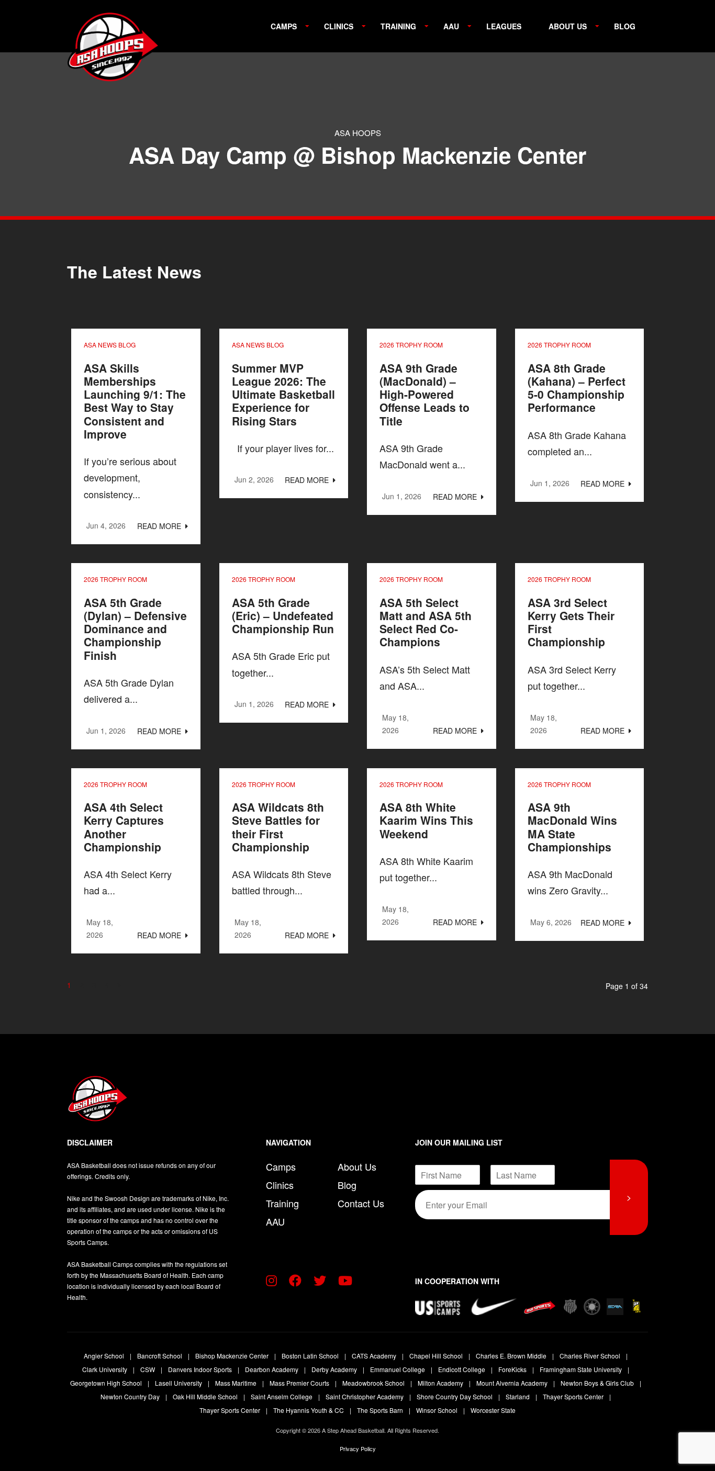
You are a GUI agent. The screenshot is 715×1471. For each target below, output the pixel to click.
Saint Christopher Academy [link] (365, 1396)
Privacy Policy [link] (358, 1448)
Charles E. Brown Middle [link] (512, 1355)
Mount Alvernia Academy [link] (512, 1382)
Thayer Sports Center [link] (574, 1396)
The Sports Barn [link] (381, 1410)
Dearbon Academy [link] (272, 1369)
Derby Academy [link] (335, 1369)
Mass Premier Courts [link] (300, 1382)
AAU (451, 26)
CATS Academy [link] (375, 1355)
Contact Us (361, 1203)
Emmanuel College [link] (398, 1369)
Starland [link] (518, 1396)
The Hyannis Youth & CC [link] (309, 1410)
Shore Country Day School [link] (455, 1396)
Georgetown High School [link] (106, 1382)
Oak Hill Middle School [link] (206, 1396)
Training (398, 26)
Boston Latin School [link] (311, 1355)
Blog (624, 26)
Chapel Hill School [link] (436, 1355)
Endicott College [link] (462, 1369)
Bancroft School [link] (160, 1355)
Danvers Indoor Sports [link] (200, 1369)
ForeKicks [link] (513, 1369)
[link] (109, 47)
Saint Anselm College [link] (282, 1396)
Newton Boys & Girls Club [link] (598, 1382)
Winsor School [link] (437, 1410)
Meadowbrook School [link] (374, 1382)
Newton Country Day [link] (130, 1396)
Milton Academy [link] (441, 1382)
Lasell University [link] (179, 1382)
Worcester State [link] (493, 1410)
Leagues (503, 26)
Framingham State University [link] (581, 1369)
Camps (284, 26)
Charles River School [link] (591, 1355)
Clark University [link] (105, 1369)
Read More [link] (160, 526)
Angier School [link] (105, 1355)
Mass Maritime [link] (236, 1382)
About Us (568, 26)
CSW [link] (148, 1369)
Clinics (338, 26)
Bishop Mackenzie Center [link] (232, 1355)
